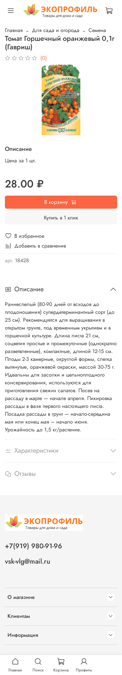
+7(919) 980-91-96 (33, 546)
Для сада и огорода (55, 30)
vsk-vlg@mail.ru (27, 561)
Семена (97, 30)
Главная (14, 30)
